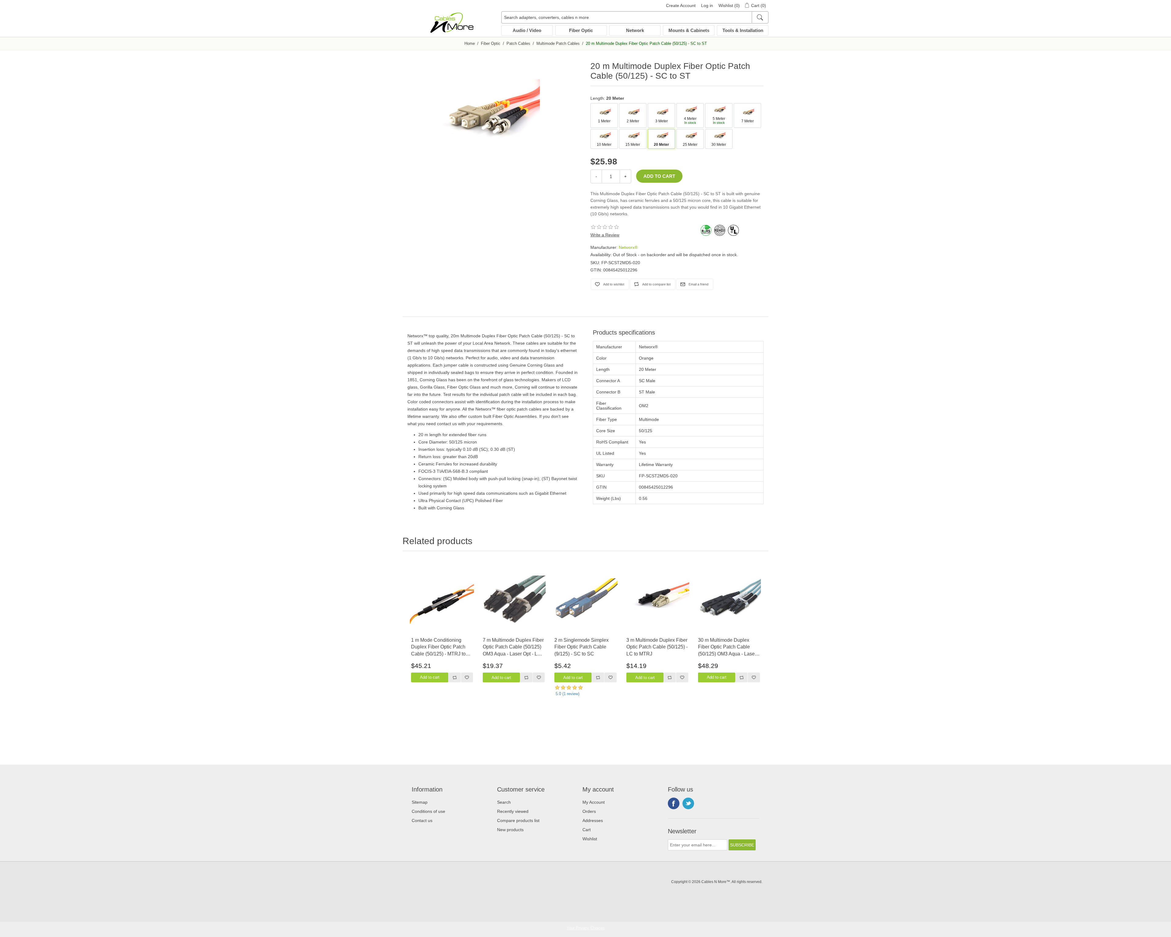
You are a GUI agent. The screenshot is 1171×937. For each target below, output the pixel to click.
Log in (707, 5)
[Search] (760, 17)
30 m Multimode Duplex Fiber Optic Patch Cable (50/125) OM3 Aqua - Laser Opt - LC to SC (727, 647)
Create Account (681, 5)
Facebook (673, 803)
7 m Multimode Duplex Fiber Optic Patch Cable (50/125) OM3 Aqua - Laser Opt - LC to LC (513, 647)
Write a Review (604, 234)
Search (504, 802)
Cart (586, 829)
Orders (589, 811)
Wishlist (589, 838)
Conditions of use (428, 811)
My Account (593, 802)
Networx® (628, 247)
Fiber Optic (581, 30)
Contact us (422, 820)
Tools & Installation (742, 30)
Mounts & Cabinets (688, 30)
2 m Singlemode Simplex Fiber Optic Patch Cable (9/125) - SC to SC (581, 646)
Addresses (592, 820)
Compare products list (518, 820)
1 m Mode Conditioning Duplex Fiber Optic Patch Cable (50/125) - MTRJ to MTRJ (438, 647)
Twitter (688, 803)
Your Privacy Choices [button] (586, 928)
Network (635, 30)
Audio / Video (527, 30)
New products (510, 829)
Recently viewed (512, 811)
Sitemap (420, 802)
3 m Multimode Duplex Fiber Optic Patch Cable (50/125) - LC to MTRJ (657, 646)
